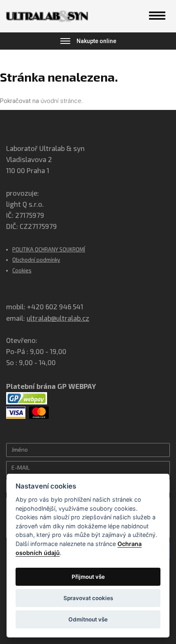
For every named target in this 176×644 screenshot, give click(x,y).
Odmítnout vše (88, 619)
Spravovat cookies (88, 598)
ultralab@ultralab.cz (58, 318)
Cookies (22, 270)
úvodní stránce (61, 101)
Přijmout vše (88, 576)
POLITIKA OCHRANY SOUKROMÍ (48, 249)
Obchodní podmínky (36, 259)
